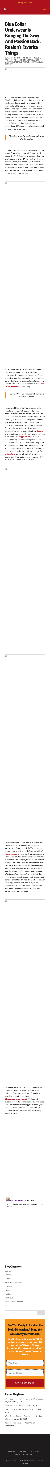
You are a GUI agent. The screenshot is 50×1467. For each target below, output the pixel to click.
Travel (38, 62)
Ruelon (37, 58)
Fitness (16, 60)
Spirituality (9, 1298)
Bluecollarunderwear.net (16, 1099)
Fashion (8, 60)
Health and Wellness (29, 60)
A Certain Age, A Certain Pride (16, 1405)
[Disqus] (25, 1164)
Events (8, 1271)
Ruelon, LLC (15, 1461)
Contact (12, 1451)
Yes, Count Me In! (25, 1383)
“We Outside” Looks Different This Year (21, 1409)
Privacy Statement (29, 1451)
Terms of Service (23, 1454)
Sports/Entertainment (24, 62)
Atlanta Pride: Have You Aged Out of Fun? (22, 1423)
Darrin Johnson (14, 58)
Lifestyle (9, 62)
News (7, 1290)
